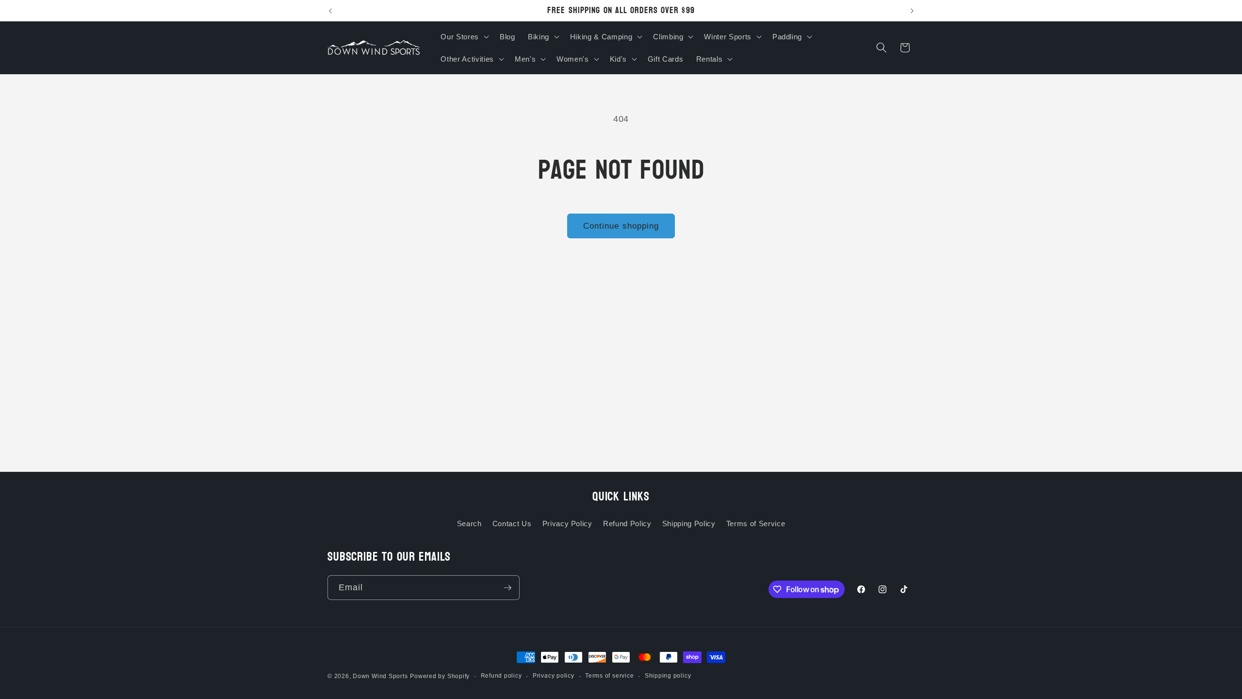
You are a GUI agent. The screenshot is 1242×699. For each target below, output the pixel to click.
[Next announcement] (912, 10)
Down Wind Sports (380, 676)
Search (469, 523)
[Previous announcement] (330, 10)
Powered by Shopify (440, 676)
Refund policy (501, 675)
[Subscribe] (507, 587)
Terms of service (609, 675)
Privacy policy (553, 675)
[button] (463, 36)
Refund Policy (627, 523)
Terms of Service (755, 523)
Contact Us (512, 523)
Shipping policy (668, 675)
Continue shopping (621, 225)
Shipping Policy (689, 523)
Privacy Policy (567, 523)
